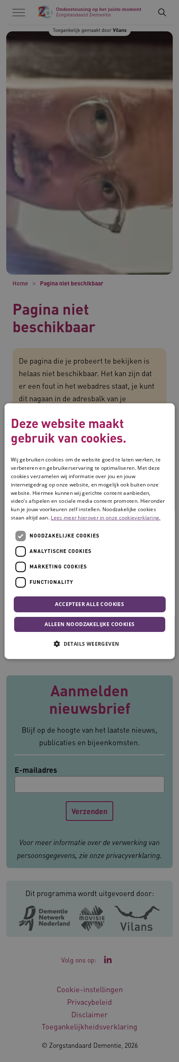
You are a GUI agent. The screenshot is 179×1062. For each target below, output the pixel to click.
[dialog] (90, 531)
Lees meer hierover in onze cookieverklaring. (105, 517)
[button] (89, 644)
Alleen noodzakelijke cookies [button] (89, 624)
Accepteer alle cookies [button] (89, 603)
